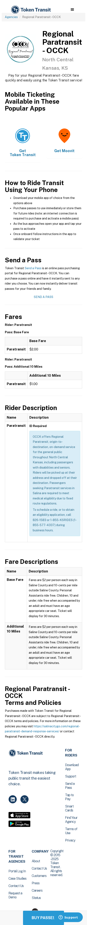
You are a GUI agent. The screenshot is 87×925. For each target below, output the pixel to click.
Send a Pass (33, 268)
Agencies (11, 17)
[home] (30, 9)
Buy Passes (43, 918)
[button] (72, 9)
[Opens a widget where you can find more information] (68, 917)
